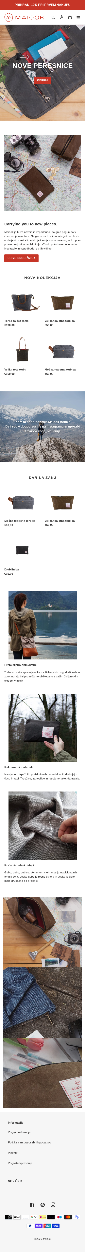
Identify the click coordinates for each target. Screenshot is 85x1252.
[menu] (78, 17)
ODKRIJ (42, 80)
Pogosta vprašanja (20, 1163)
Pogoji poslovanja (19, 1132)
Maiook (47, 1239)
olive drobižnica (21, 258)
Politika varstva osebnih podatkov (29, 1142)
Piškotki (13, 1152)
